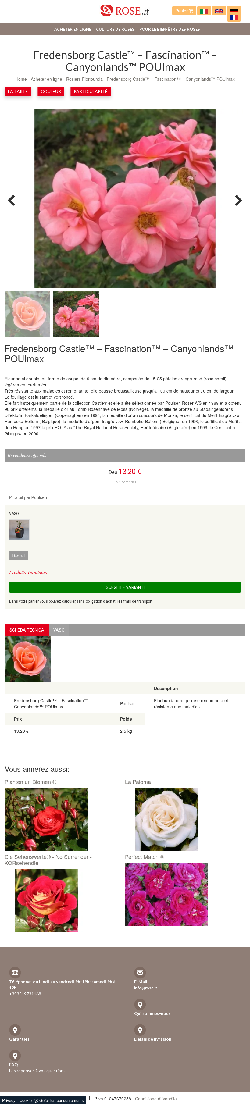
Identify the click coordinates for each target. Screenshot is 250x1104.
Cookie (26, 1100)
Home (21, 79)
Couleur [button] (51, 91)
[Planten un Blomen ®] (62, 819)
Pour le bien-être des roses (169, 29)
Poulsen (39, 497)
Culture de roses (115, 29)
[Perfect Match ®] (183, 894)
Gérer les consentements (61, 1100)
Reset (18, 556)
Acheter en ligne (72, 29)
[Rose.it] (124, 8)
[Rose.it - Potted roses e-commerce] (219, 10)
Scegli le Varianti (125, 587)
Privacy (9, 1100)
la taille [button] (18, 91)
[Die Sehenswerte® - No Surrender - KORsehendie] (62, 900)
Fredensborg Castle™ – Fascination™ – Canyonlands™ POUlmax (171, 79)
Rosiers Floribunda (84, 79)
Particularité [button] (91, 91)
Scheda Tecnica (26, 630)
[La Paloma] (183, 819)
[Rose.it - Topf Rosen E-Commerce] (234, 10)
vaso (59, 630)
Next (236, 200)
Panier (182, 11)
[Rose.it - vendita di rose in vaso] (204, 10)
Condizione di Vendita (156, 1098)
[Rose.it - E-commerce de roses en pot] (234, 17)
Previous (14, 200)
